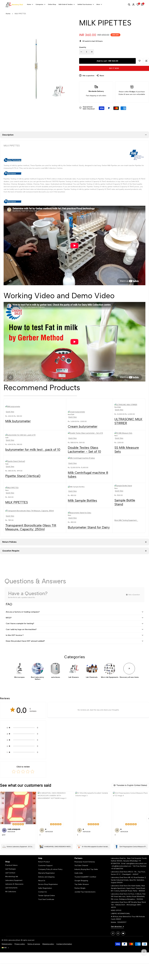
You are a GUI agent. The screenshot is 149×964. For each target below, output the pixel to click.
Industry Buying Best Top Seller (86, 869)
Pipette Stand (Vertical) (22, 476)
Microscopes (19, 677)
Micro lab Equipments (109, 677)
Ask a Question (134, 595)
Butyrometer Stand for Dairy (89, 527)
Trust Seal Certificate (46, 899)
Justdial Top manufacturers (84, 892)
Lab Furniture (10, 873)
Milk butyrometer (18, 421)
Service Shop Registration (48, 884)
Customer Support (45, 865)
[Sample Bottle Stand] (129, 485)
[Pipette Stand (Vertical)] (34, 461)
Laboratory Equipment (13, 880)
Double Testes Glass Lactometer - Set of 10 (84, 449)
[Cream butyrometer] (89, 412)
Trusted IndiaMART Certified (85, 877)
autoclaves (55, 677)
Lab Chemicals (91, 677)
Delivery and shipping (46, 877)
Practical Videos (11, 865)
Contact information (64, 944)
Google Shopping (81, 881)
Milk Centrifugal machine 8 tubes (88, 475)
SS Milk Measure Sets (126, 449)
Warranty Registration (46, 873)
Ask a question (88, 76)
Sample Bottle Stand (124, 502)
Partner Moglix (79, 888)
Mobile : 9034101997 (118, 922)
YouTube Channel (81, 865)
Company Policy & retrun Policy (50, 869)
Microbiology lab (11, 877)
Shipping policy (48, 944)
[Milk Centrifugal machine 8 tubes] (89, 458)
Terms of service (33, 944)
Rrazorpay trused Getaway (84, 862)
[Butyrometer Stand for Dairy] (89, 512)
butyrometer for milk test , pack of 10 (32, 449)
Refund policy (7, 944)
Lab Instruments (11, 888)
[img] (18, 824)
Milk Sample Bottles (82, 500)
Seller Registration (45, 888)
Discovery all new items (129, 677)
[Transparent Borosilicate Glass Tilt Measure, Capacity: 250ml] (34, 511)
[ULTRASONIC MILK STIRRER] (129, 404)
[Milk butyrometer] (34, 406)
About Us (41, 881)
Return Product (44, 862)
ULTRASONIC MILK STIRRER (128, 421)
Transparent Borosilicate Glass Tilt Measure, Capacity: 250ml (30, 527)
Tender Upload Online (46, 896)
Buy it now (114, 68)
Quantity (82, 47)
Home (8, 14)
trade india (78, 873)
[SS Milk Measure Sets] (129, 433)
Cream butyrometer (82, 426)
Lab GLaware (73, 677)
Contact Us (42, 892)
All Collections (10, 892)
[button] (139, 61)
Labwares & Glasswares (14, 884)
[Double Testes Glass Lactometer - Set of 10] (89, 433)
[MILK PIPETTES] (34, 487)
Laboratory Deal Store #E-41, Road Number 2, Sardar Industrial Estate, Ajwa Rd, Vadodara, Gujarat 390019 (128, 880)
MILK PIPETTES (16, 502)
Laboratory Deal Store (119, 886)
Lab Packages (10, 869)
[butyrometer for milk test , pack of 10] (34, 435)
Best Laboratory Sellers (37, 678)
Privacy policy (20, 944)
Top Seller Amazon (81, 884)
